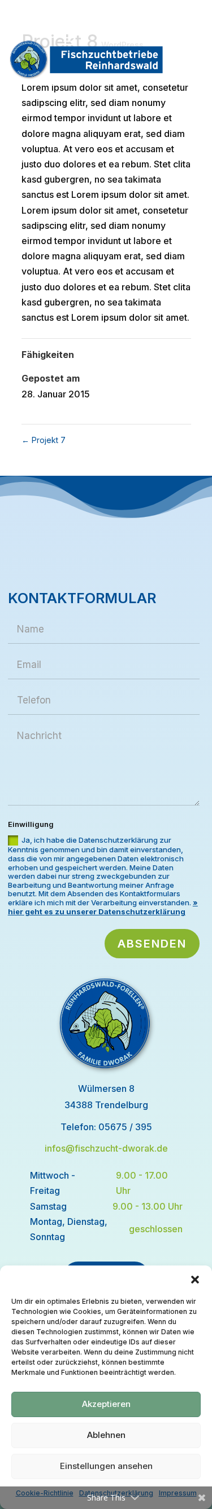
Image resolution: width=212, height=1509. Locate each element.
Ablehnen (106, 1435)
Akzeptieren (106, 1404)
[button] (195, 1279)
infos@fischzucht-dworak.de (106, 1148)
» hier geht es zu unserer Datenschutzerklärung (103, 907)
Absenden (152, 943)
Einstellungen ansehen (106, 1466)
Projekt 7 (43, 440)
